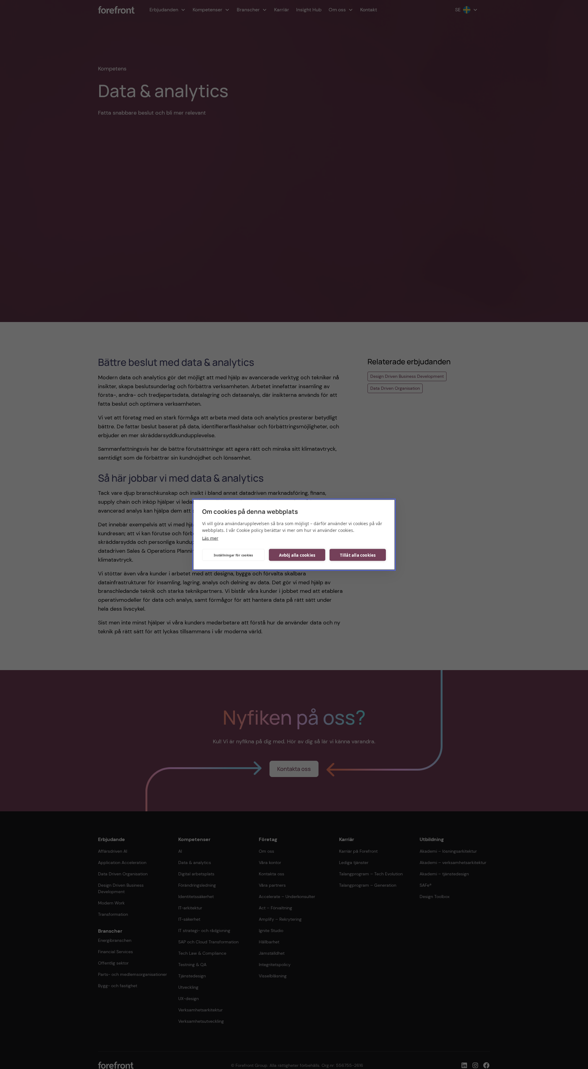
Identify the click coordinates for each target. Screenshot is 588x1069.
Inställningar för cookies (233, 555)
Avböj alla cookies (297, 555)
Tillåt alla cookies (358, 555)
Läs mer (210, 538)
